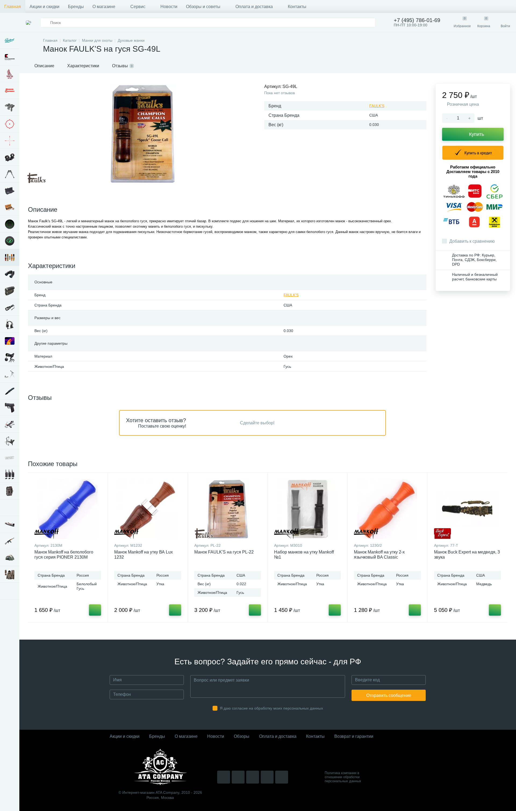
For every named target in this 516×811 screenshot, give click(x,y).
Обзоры (241, 736)
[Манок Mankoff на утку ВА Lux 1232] (147, 509)
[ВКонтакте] (238, 777)
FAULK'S (376, 106)
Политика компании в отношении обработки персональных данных (343, 777)
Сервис (137, 6)
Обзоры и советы (203, 6)
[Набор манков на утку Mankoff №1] (307, 509)
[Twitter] (252, 777)
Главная (12, 6)
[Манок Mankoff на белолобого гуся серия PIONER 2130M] (67, 509)
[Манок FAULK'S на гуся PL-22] (227, 509)
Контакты (297, 6)
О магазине (103, 6)
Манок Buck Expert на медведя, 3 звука (467, 554)
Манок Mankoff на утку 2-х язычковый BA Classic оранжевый (379, 557)
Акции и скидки (44, 6)
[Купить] (95, 610)
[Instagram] (223, 777)
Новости (168, 6)
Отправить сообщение (388, 695)
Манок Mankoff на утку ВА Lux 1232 (143, 554)
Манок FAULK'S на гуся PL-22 (224, 552)
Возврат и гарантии (353, 736)
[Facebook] (267, 777)
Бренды (76, 6)
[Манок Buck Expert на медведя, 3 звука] (467, 509)
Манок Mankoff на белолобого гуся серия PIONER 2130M (63, 554)
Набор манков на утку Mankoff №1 (304, 554)
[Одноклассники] (281, 777)
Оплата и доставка (254, 6)
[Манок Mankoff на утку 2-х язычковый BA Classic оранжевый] (387, 509)
